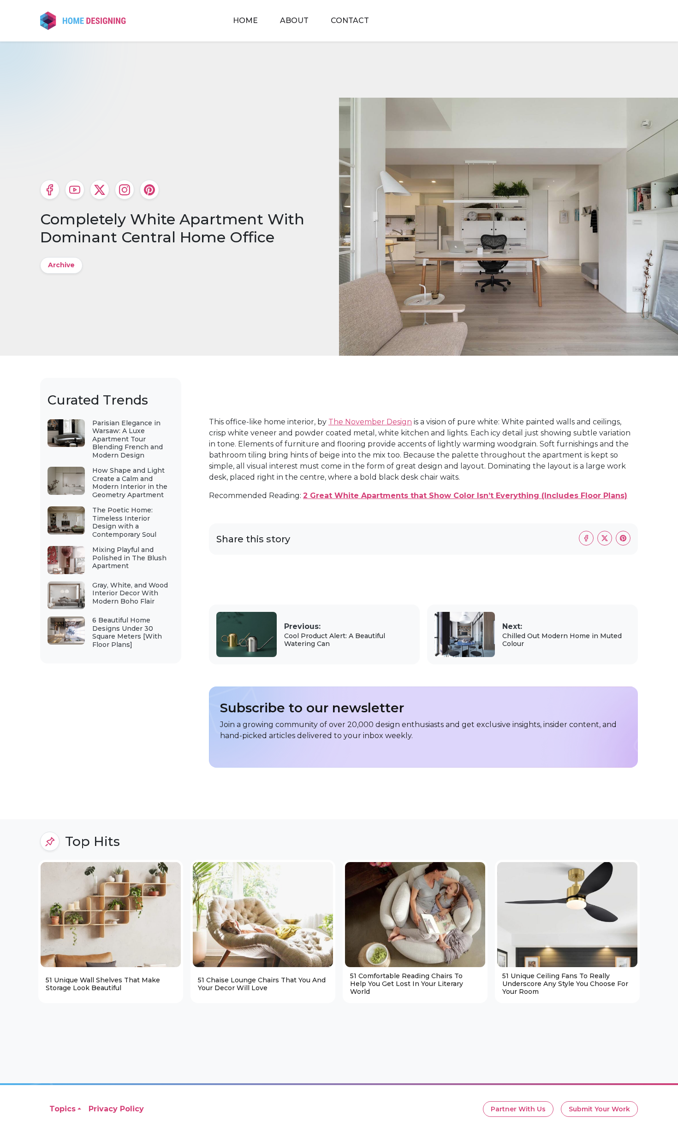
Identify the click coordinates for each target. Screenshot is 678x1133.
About (294, 20)
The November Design (370, 421)
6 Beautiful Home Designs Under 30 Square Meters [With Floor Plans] (127, 632)
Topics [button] (62, 1108)
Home (245, 20)
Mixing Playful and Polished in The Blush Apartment (129, 558)
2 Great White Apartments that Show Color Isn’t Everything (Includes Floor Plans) (465, 495)
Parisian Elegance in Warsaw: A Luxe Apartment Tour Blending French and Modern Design (127, 439)
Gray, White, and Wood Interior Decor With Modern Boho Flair (130, 593)
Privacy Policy (116, 1108)
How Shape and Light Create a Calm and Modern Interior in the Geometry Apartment (129, 482)
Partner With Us (518, 1109)
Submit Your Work (599, 1109)
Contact (350, 20)
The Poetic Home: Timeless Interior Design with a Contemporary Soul (124, 522)
